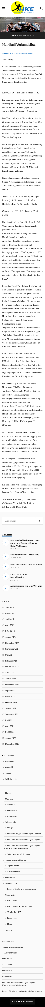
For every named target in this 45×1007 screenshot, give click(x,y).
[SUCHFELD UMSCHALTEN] (41, 8)
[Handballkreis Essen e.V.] (22, 13)
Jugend (8, 773)
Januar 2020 (10, 738)
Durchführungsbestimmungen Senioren (24, 833)
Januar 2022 (10, 708)
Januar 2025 (10, 637)
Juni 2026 (9, 607)
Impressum (12, 816)
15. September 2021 (24, 53)
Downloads (12, 918)
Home (7, 793)
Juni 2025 (9, 619)
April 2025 (9, 625)
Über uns (9, 799)
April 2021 (9, 726)
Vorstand (11, 804)
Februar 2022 (11, 702)
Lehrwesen (10, 877)
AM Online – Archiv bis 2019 (19, 906)
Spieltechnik (10, 822)
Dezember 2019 (12, 744)
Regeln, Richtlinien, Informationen (21, 889)
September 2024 (12, 649)
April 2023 (9, 672)
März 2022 (10, 696)
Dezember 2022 (12, 684)
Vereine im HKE (14, 912)
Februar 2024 (11, 661)
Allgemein (9, 761)
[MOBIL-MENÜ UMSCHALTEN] (3, 8)
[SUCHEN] (39, 521)
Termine (8, 930)
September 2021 (12, 714)
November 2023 (12, 666)
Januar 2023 (10, 678)
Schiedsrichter (11, 779)
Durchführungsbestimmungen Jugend (23, 839)
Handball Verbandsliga (19, 44)
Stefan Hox (7, 53)
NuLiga (10, 827)
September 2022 (12, 690)
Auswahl (9, 767)
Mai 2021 (9, 720)
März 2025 (10, 631)
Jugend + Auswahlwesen (15, 860)
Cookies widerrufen (22, 1002)
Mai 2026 (9, 613)
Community (10, 895)
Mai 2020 (9, 732)
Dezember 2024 (12, 643)
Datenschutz (12, 810)
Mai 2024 (9, 655)
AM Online (12, 900)
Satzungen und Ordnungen (18, 854)
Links (9, 924)
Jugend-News (13, 865)
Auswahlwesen (13, 871)
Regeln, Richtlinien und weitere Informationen (22, 991)
